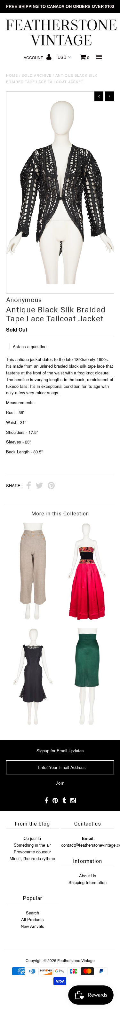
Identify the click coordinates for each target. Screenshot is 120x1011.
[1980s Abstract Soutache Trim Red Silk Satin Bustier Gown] (87, 618)
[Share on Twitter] (39, 486)
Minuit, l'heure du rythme (32, 858)
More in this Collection (60, 514)
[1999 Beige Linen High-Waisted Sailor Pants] (33, 618)
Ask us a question (29, 346)
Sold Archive (37, 75)
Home (12, 75)
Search (32, 913)
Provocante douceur (32, 852)
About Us (87, 876)
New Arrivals (32, 926)
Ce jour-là (32, 838)
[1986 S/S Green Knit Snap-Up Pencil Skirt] (87, 723)
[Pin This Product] (51, 486)
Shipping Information (87, 882)
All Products (32, 919)
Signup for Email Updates (60, 751)
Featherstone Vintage (76, 960)
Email (87, 838)
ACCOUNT (34, 57)
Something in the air (32, 845)
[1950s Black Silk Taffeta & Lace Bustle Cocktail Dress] (33, 723)
